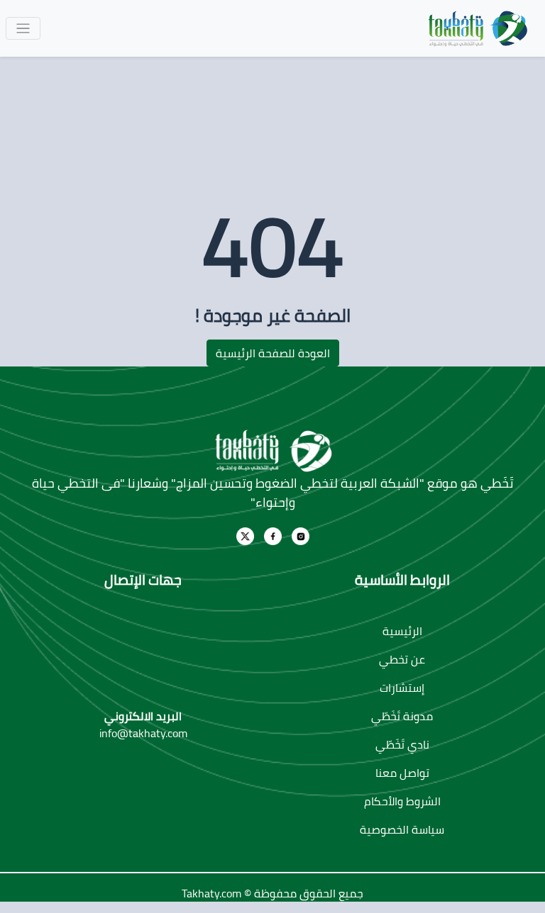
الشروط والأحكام (402, 801)
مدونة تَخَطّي (402, 715)
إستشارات (402, 687)
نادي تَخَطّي (402, 744)
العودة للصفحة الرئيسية (273, 353)
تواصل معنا (402, 772)
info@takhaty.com (143, 732)
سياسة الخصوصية (402, 829)
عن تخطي (402, 659)
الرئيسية (402, 630)
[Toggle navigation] (23, 28)
